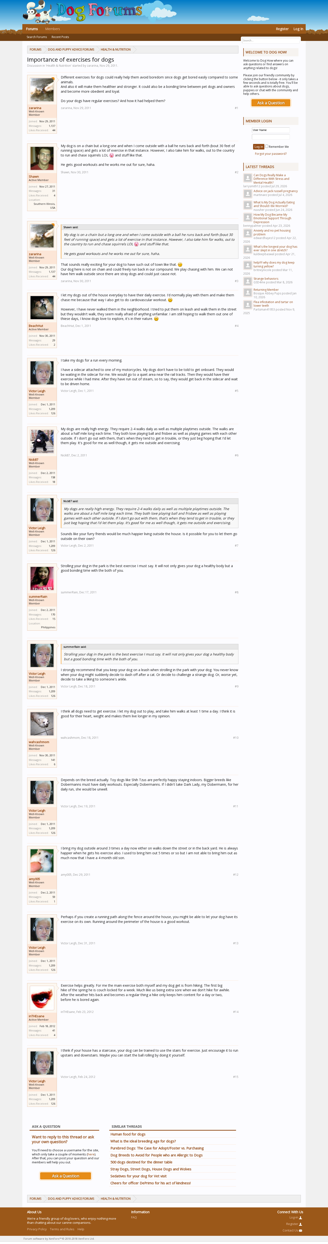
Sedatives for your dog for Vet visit (138, 1175)
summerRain (38, 596)
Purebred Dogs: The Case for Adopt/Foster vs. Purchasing (157, 1148)
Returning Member (266, 290)
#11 (235, 806)
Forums (32, 28)
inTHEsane (36, 1016)
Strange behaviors (266, 279)
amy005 (34, 879)
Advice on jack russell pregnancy (276, 191)
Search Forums (37, 37)
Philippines (48, 627)
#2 (236, 172)
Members (52, 28)
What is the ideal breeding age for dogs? (143, 1141)
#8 (236, 592)
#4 (236, 326)
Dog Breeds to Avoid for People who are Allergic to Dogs (156, 1155)
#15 (235, 1077)
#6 (236, 455)
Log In (298, 28)
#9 (236, 686)
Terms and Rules (62, 1229)
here (91, 1154)
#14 (235, 1012)
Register (282, 28)
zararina (35, 108)
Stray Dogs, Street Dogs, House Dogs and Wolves (150, 1168)
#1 (236, 108)
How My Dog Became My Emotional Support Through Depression (272, 218)
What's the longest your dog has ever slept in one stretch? (275, 248)
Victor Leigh (37, 391)
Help (81, 1229)
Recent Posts (60, 37)
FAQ (134, 1217)
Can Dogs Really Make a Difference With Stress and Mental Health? (271, 179)
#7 (236, 545)
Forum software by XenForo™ (59, 1238)
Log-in (294, 1217)
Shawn (34, 176)
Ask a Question (65, 1176)
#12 (235, 874)
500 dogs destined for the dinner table (141, 1162)
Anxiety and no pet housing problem (272, 232)
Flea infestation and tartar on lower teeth (273, 304)
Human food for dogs (128, 1134)
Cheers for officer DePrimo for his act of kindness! (150, 1182)
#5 (236, 391)
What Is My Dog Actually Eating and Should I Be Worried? (274, 204)
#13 (235, 943)
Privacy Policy (37, 1229)
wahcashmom (39, 742)
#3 (236, 281)
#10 (235, 737)
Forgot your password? (271, 154)
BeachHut (36, 326)
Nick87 (33, 459)
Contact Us (291, 1230)
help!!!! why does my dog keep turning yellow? (274, 264)
